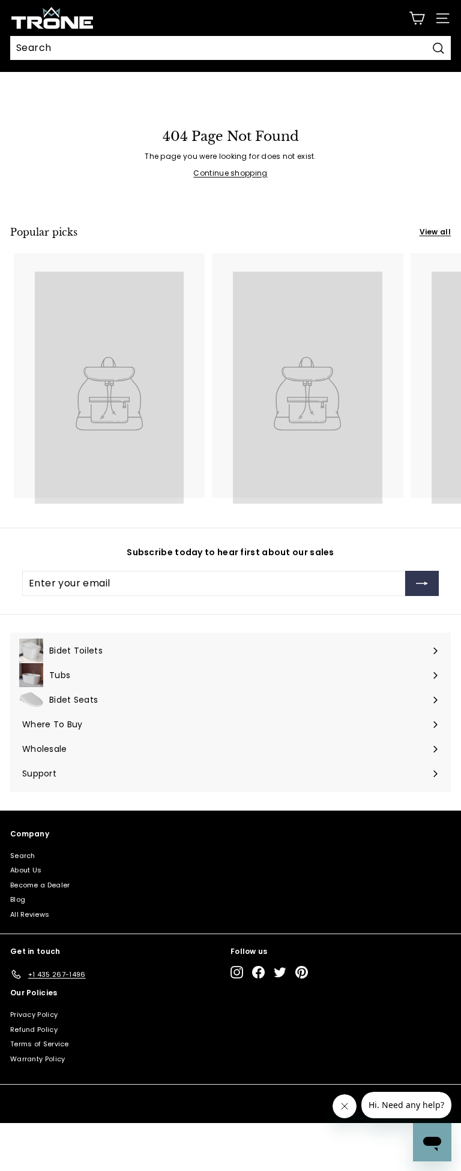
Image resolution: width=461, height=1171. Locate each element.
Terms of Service (39, 1044)
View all (435, 232)
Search (22, 855)
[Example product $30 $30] (307, 375)
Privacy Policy (34, 1014)
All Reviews (29, 914)
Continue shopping (230, 173)
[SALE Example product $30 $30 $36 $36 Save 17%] (109, 375)
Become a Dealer (40, 885)
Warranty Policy (37, 1059)
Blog (17, 899)
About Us (25, 870)
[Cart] (417, 18)
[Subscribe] (422, 583)
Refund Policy (34, 1029)
